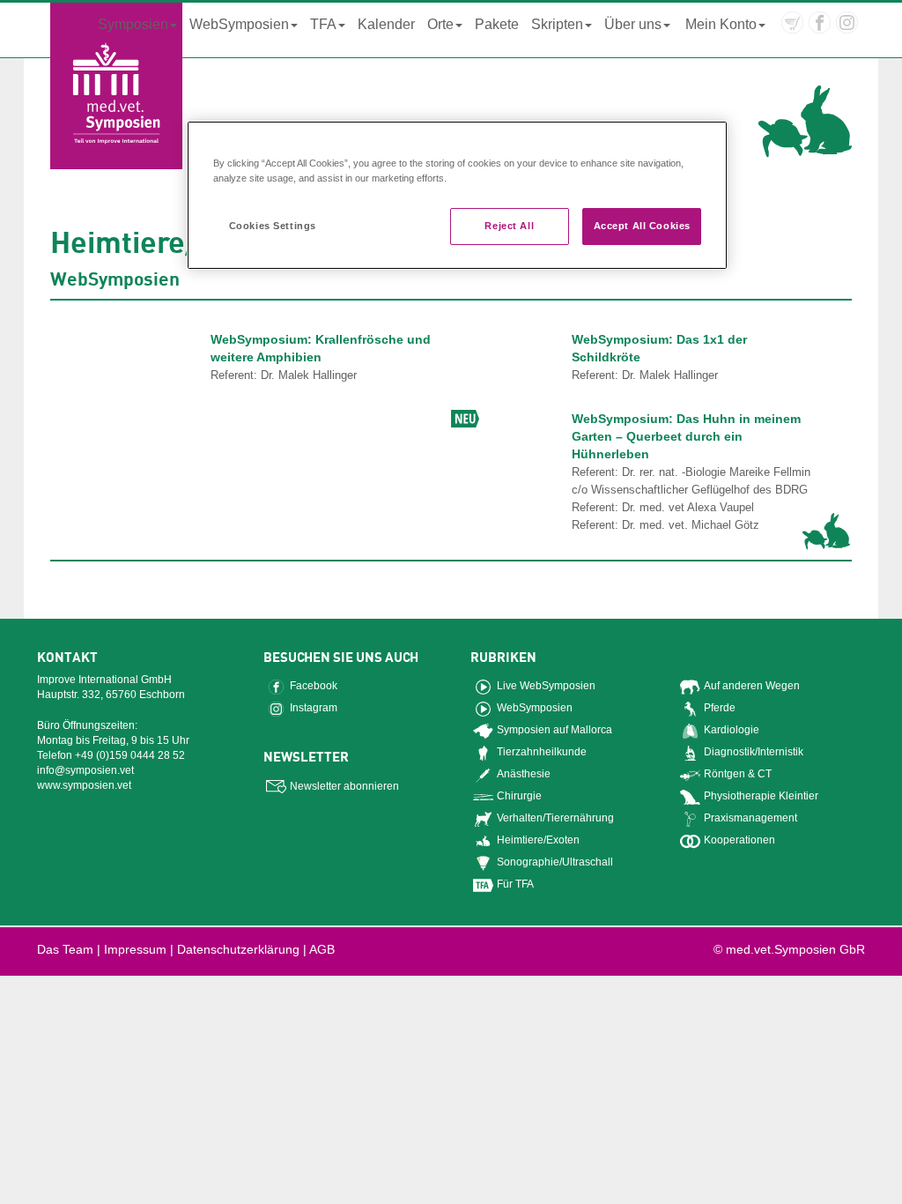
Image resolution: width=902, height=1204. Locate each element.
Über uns (633, 24)
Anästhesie (524, 774)
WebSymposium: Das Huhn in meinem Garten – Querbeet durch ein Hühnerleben (686, 436)
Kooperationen (739, 840)
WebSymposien (239, 24)
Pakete (497, 24)
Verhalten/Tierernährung (555, 818)
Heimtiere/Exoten (538, 840)
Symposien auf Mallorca (554, 730)
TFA (323, 24)
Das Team (65, 949)
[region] (457, 195)
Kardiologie (731, 730)
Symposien (133, 24)
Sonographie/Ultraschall (555, 862)
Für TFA (515, 884)
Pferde (720, 708)
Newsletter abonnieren (344, 786)
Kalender (386, 24)
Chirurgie (519, 796)
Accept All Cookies (642, 225)
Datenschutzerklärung (238, 949)
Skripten (557, 24)
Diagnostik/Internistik (753, 752)
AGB (322, 949)
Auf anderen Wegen (752, 686)
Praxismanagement (750, 818)
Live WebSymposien (546, 686)
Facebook (313, 686)
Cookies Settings (272, 225)
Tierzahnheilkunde (542, 752)
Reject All (509, 225)
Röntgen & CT (738, 774)
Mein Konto (721, 24)
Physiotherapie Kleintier (761, 796)
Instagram (313, 708)
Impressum (135, 949)
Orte (440, 24)
